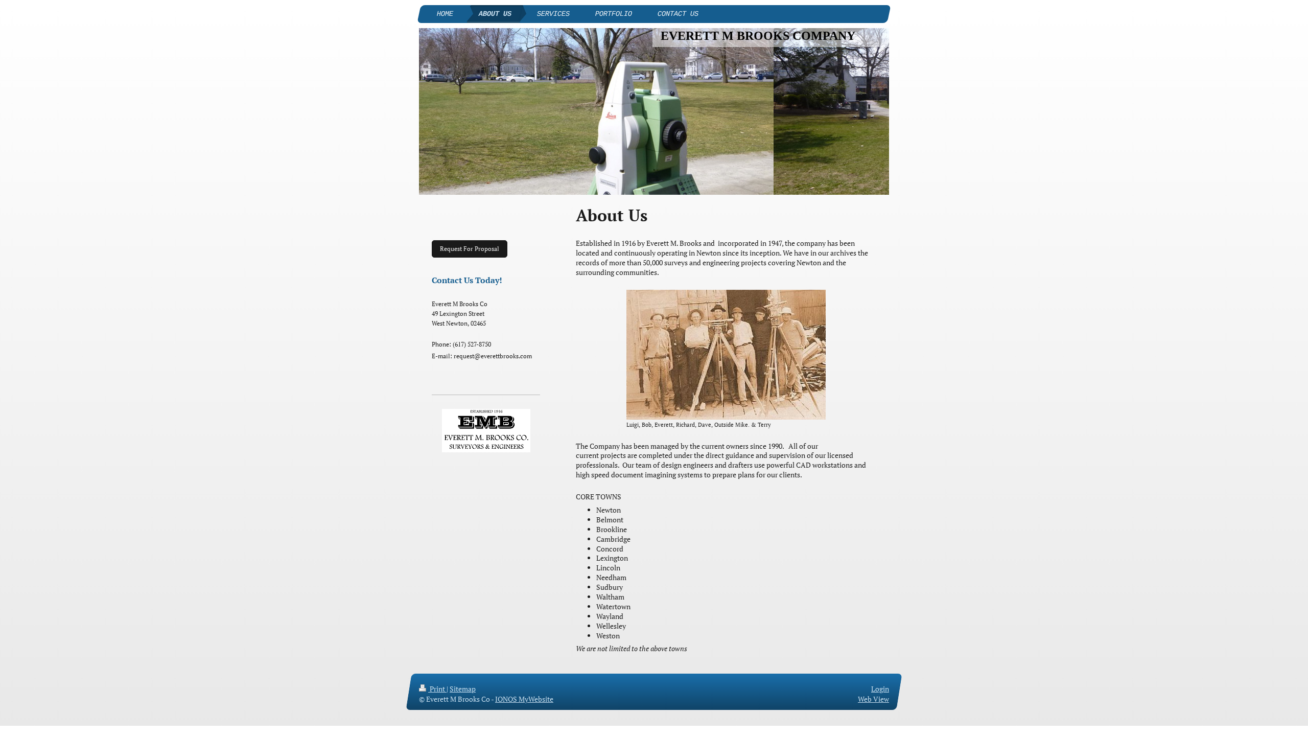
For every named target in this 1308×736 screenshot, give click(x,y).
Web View (873, 699)
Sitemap (463, 689)
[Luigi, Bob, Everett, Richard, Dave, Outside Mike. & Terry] (726, 355)
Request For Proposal (469, 248)
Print (437, 689)
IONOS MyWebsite (524, 699)
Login (880, 689)
